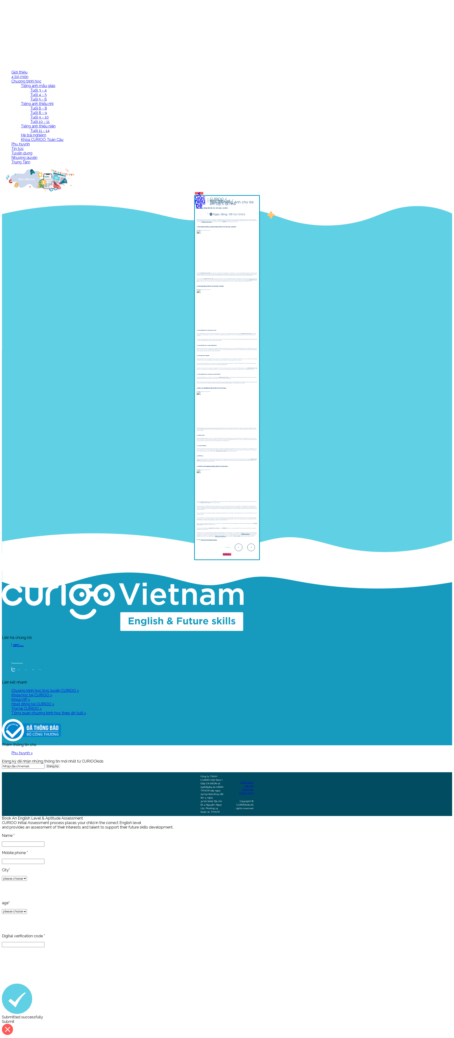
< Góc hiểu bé (200, 199)
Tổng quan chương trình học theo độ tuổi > (48, 713)
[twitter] (251, 547)
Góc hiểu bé (220, 201)
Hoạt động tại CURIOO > (32, 704)
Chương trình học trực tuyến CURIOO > (45, 690)
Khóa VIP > (20, 699)
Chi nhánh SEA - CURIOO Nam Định (18, 645)
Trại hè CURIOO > (26, 708)
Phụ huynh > (22, 753)
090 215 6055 (15, 644)
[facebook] (238, 547)
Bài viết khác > (227, 554)
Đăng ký (53, 766)
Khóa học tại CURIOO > (31, 695)
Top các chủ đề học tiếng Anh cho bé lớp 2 (209, 539)
